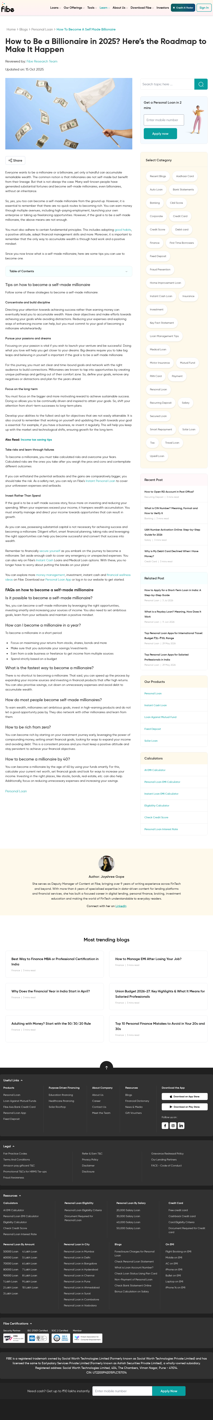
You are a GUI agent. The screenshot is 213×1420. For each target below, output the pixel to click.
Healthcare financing (61, 1100)
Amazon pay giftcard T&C (19, 1165)
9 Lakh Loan (29, 1281)
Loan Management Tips (164, 336)
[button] (15, 160)
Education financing (61, 1094)
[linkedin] (181, 1125)
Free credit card (178, 1210)
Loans (54, 7)
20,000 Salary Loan (128, 1210)
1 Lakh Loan (10, 1281)
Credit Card (180, 216)
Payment (177, 376)
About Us (119, 7)
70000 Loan (10, 1263)
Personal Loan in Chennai (79, 1275)
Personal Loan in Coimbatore (81, 1299)
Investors (163, 7)
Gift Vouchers (133, 1112)
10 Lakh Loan (30, 1287)
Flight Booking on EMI (178, 1251)
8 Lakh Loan (29, 1275)
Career (96, 1100)
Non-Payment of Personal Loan (133, 1279)
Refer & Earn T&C (92, 1153)
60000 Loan (10, 1257)
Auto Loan (156, 189)
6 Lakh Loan (29, 1263)
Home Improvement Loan (165, 282)
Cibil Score (176, 202)
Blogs (23, 29)
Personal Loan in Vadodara (80, 1305)
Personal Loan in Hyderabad (81, 1269)
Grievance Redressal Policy (167, 1153)
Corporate (156, 216)
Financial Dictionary (137, 1100)
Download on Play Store (187, 1106)
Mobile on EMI (174, 1257)
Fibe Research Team (42, 61)
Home (11, 29)
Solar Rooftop (57, 1106)
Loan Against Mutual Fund (160, 717)
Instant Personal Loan (100, 481)
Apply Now (169, 1391)
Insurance (188, 296)
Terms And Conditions (16, 1159)
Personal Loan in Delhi (77, 1257)
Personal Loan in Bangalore (80, 1263)
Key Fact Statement (162, 322)
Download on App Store (186, 1096)
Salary (185, 402)
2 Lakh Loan (10, 1287)
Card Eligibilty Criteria (181, 1222)
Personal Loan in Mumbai (79, 1251)
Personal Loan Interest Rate (161, 829)
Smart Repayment (161, 429)
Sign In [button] (204, 7)
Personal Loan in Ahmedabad (82, 1287)
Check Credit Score (156, 817)
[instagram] (173, 1125)
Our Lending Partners (164, 1159)
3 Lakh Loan (10, 1293)
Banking (155, 202)
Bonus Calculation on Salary (132, 1291)
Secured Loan (158, 416)
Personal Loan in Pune (77, 1281)
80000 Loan (10, 1269)
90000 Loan (10, 1275)
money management (50, 575)
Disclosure (88, 1171)
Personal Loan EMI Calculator (162, 781)
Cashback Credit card (182, 1216)
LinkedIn (120, 906)
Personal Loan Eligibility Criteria (83, 1210)
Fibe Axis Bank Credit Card (19, 1106)
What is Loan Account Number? (134, 1267)
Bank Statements (183, 189)
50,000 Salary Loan (128, 1228)
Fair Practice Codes (15, 1153)
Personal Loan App (58, 579)
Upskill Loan (157, 456)
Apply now (160, 134)
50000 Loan (10, 1251)
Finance (154, 242)
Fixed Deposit (158, 256)
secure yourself (49, 551)
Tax (152, 442)
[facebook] (165, 1125)
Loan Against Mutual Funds (19, 1100)
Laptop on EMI (174, 1281)
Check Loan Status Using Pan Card (136, 1273)
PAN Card (156, 376)
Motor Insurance (160, 362)
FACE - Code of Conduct (166, 1165)
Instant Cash (44, 560)
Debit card (181, 229)
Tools (90, 7)
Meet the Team (101, 1112)
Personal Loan (42, 29)
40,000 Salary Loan (128, 1222)
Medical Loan (158, 349)
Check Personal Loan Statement (134, 1261)
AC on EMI (172, 1263)
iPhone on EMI (174, 1269)
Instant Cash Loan (161, 296)
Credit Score (157, 229)
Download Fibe (141, 7)
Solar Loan (188, 429)
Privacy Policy (90, 1159)
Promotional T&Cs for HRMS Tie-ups (25, 1171)
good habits (123, 230)
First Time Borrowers (182, 242)
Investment (156, 309)
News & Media (133, 1106)
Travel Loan (172, 442)
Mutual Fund (187, 362)
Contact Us (99, 1106)
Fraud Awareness (13, 1177)
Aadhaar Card (185, 176)
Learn (103, 7)
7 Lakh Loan (29, 1269)
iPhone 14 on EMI (175, 1287)
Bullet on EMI (173, 1275)
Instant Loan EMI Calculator (161, 793)
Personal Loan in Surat (77, 1293)
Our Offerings (73, 7)
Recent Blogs (158, 176)
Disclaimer (88, 1165)
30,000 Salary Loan (128, 1216)
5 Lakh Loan (29, 1257)
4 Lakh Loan (29, 1251)
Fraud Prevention (160, 269)
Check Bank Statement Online (133, 1285)
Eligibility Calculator (156, 805)
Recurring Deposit (161, 402)
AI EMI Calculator (154, 770)
